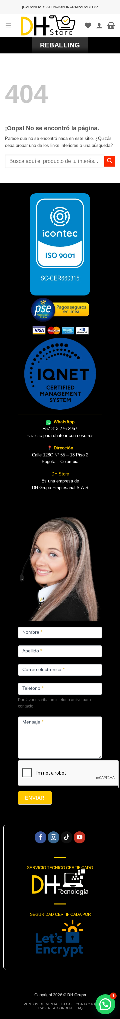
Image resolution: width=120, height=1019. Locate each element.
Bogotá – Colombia (60, 461)
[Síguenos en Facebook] (41, 837)
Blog (66, 1004)
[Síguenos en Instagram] (54, 837)
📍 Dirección (60, 447)
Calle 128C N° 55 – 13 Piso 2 (60, 454)
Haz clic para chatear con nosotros (60, 435)
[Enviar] (109, 161)
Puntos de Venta (41, 1004)
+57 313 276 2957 (60, 428)
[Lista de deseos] (88, 25)
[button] (8, 25)
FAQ (79, 1008)
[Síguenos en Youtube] (80, 837)
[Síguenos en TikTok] (67, 837)
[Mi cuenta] (99, 25)
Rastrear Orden (55, 1008)
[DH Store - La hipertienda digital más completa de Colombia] (48, 25)
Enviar (35, 798)
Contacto (85, 1004)
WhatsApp (63, 421)
